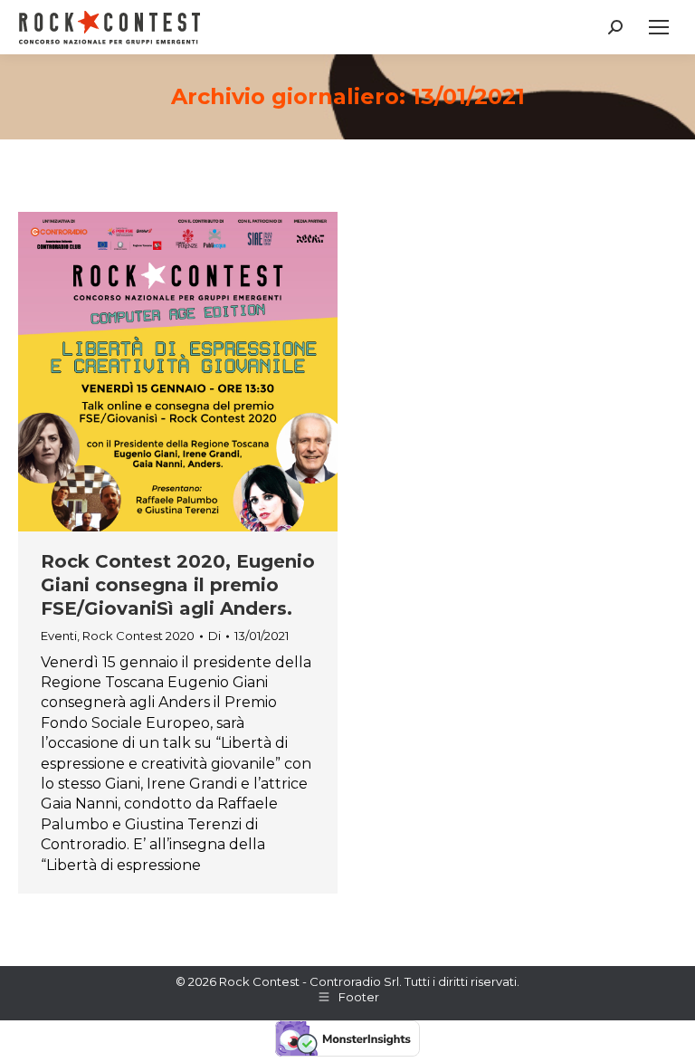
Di (214, 636)
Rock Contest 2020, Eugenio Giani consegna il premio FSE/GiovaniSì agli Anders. (178, 584)
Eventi (59, 635)
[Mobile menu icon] (659, 27)
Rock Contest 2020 (138, 635)
